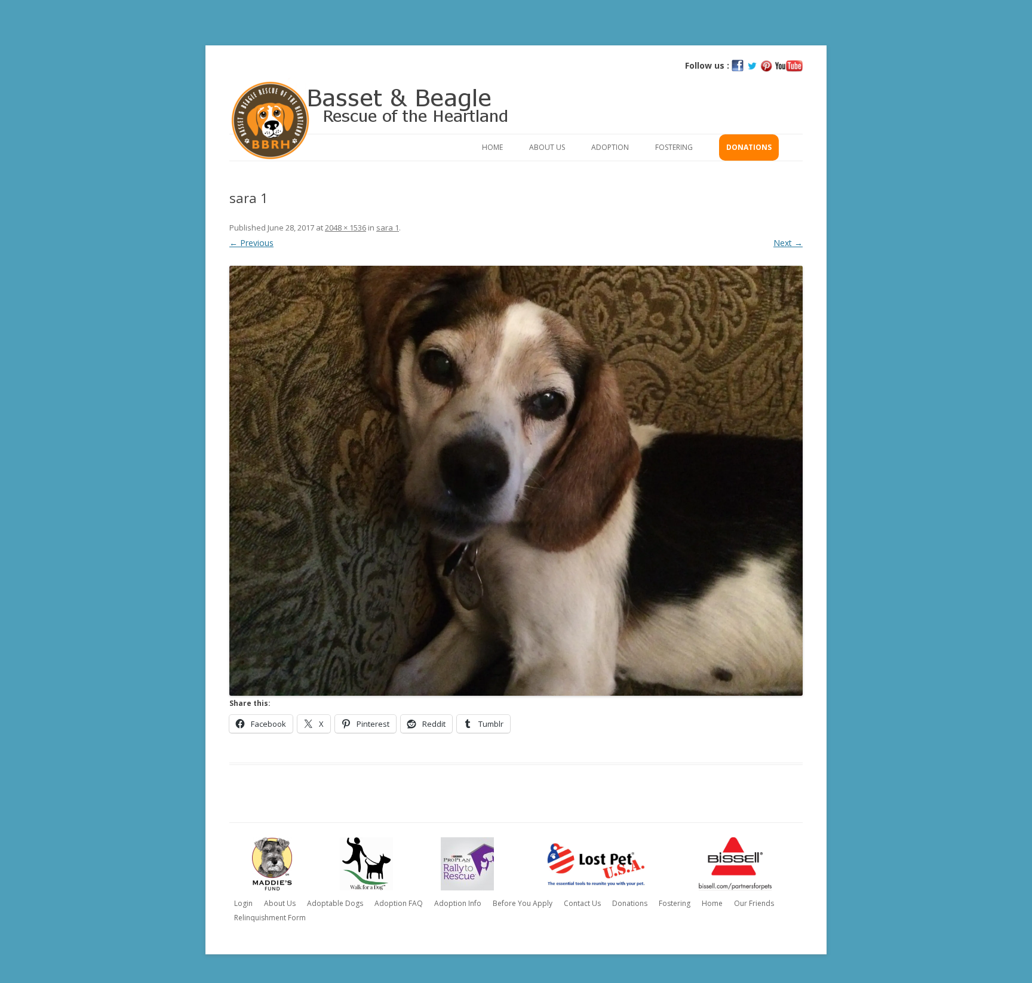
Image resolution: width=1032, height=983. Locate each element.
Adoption (610, 147)
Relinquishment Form (270, 918)
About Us (547, 147)
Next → (788, 242)
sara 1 (387, 227)
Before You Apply (522, 903)
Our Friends (754, 903)
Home (492, 147)
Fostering (674, 147)
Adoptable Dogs (335, 903)
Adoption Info (457, 903)
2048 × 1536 (345, 227)
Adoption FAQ (398, 903)
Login (243, 903)
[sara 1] (516, 481)
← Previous (251, 242)
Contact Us (582, 903)
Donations (749, 147)
